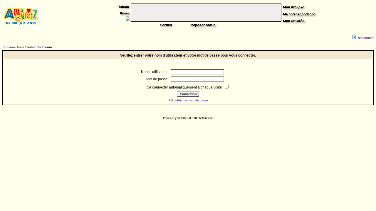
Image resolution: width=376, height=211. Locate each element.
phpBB (181, 118)
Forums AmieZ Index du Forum (28, 47)
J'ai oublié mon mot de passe (188, 100)
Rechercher (365, 38)
